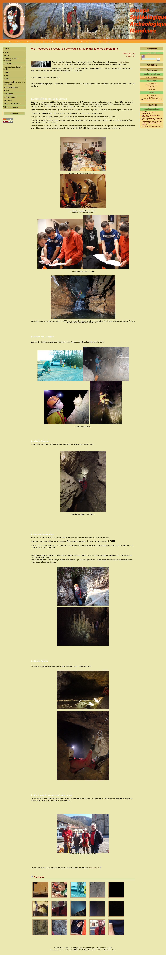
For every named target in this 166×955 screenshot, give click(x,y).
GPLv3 (100, 950)
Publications (7, 100)
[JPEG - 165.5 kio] (97, 936)
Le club (6, 76)
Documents (7, 64)
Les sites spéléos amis (11, 87)
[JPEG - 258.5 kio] (40, 936)
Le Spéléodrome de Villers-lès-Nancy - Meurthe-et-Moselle (152, 119)
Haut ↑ (114, 950)
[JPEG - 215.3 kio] (116, 898)
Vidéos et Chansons (10, 107)
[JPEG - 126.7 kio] (116, 917)
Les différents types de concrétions (149, 112)
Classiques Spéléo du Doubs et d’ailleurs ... (42, 42)
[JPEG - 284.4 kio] (97, 898)
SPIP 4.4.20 (64, 950)
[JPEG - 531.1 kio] (78, 917)
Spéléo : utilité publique (11, 104)
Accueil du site (8, 42)
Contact (6, 49)
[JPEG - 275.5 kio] (40, 898)
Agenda (6, 55)
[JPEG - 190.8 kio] (59, 936)
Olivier (133, 55)
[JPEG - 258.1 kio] (40, 917)
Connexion (14, 113)
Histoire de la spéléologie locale (12, 68)
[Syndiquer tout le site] (8, 119)
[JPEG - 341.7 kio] (78, 936)
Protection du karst (9, 97)
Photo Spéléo (8, 94)
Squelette (107, 950)
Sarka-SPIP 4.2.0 (75, 950)
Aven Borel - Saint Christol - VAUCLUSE (151, 116)
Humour (6, 72)
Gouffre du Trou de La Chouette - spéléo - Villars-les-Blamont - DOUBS (152, 123)
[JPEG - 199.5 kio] (59, 917)
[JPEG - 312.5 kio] (59, 898)
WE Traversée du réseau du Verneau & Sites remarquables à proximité (85, 42)
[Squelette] (8, 122)
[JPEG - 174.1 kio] (97, 917)
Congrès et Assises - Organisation (10, 59)
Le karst (6, 79)
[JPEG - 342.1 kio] (116, 936)
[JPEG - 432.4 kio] (78, 898)
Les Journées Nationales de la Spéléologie (14, 83)
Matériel (6, 91)
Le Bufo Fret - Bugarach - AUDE (152, 126)
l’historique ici (94, 868)
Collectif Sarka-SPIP (89, 950)
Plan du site (54, 950)
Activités (20, 42)
